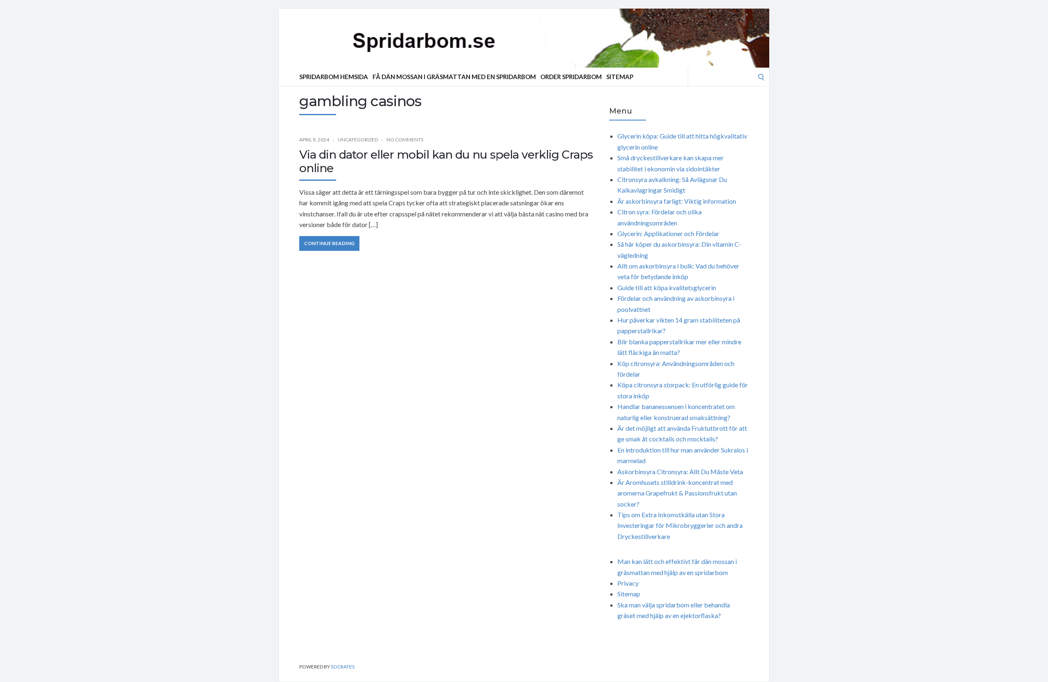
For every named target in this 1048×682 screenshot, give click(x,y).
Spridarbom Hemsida (333, 76)
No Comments (404, 139)
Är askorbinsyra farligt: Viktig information (676, 201)
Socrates (343, 667)
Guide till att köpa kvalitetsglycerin (666, 287)
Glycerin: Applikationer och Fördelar (668, 233)
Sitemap (619, 76)
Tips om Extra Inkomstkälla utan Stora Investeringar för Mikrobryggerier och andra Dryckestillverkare (680, 525)
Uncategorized (358, 139)
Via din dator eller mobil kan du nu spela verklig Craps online (446, 161)
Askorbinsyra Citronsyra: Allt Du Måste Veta (680, 471)
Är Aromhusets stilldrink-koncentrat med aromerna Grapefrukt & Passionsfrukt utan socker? (677, 493)
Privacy (628, 583)
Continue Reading (329, 243)
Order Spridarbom (571, 76)
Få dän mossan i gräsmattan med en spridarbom (454, 76)
